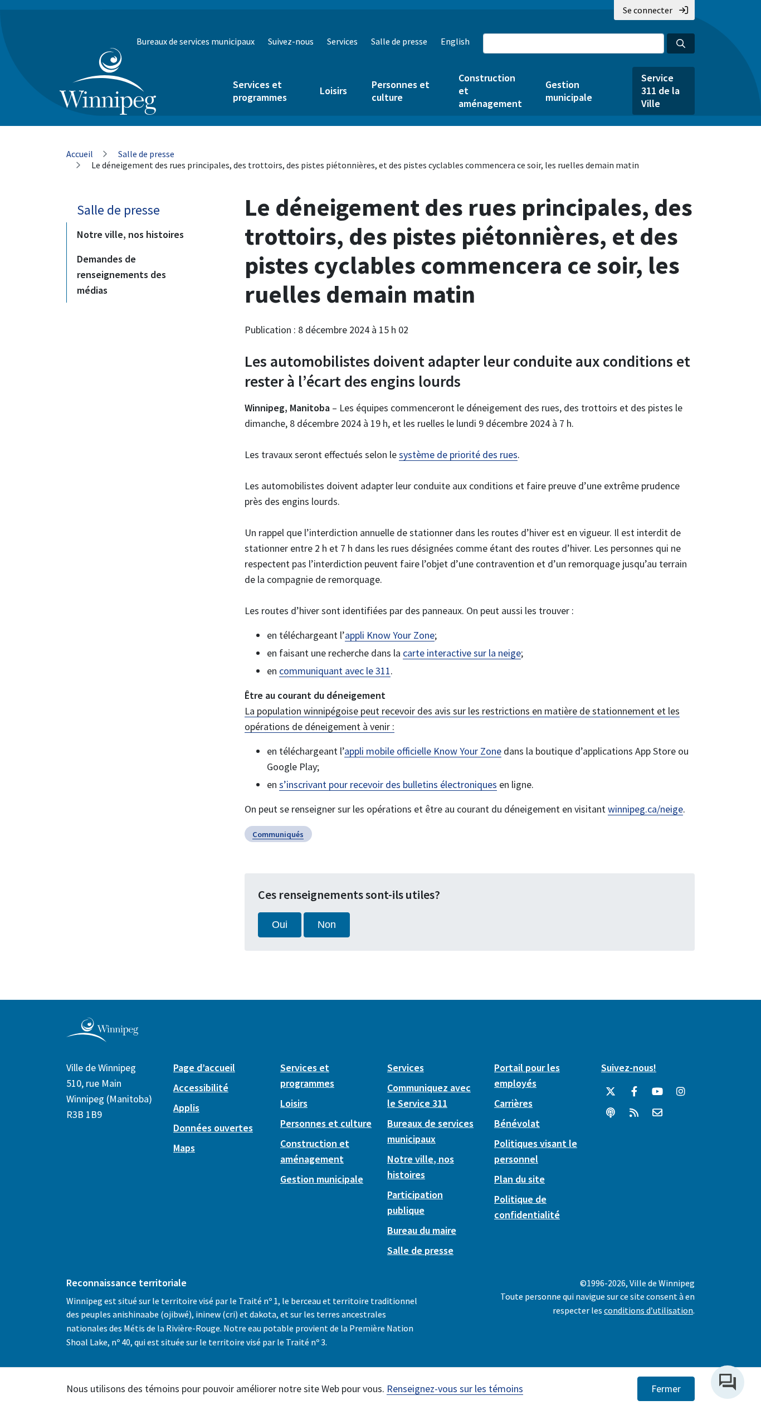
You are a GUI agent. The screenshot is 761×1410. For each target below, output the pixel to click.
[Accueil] (108, 81)
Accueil (79, 153)
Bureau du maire (421, 1230)
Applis (186, 1107)
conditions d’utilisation (648, 1310)
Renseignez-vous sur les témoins (455, 1388)
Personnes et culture (401, 91)
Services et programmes (260, 91)
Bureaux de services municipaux (195, 41)
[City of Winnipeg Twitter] (610, 1091)
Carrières (513, 1103)
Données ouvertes (213, 1127)
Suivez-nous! (628, 1067)
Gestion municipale (568, 91)
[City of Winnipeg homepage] (102, 1037)
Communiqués (278, 834)
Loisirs (333, 90)
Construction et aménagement (489, 90)
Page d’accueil (204, 1067)
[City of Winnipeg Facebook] (634, 1091)
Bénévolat (517, 1123)
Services (342, 41)
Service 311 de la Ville (660, 90)
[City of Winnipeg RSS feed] (634, 1112)
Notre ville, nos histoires (130, 234)
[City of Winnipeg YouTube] (657, 1091)
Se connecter (647, 10)
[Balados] (610, 1112)
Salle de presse (399, 41)
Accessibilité (200, 1087)
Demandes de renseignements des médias (121, 274)
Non (327, 924)
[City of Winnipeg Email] (657, 1112)
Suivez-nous (291, 41)
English (455, 41)
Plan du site (519, 1179)
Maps (184, 1147)
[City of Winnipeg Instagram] (680, 1091)
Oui (279, 924)
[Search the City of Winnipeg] (681, 43)
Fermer (666, 1389)
